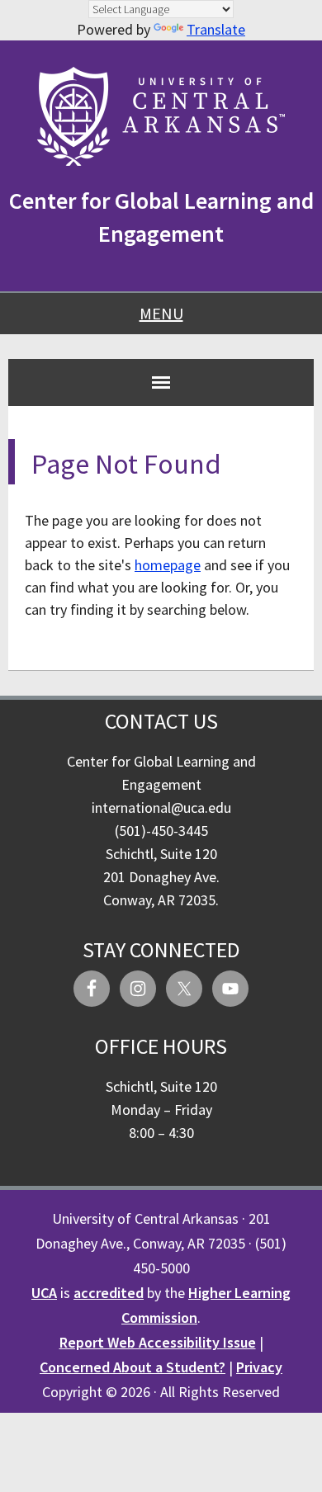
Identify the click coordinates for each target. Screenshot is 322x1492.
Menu (161, 313)
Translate (216, 29)
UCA (44, 1292)
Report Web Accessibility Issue (157, 1342)
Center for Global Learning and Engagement (161, 217)
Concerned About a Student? (132, 1366)
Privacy (259, 1366)
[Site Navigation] (161, 382)
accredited (108, 1292)
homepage (168, 564)
